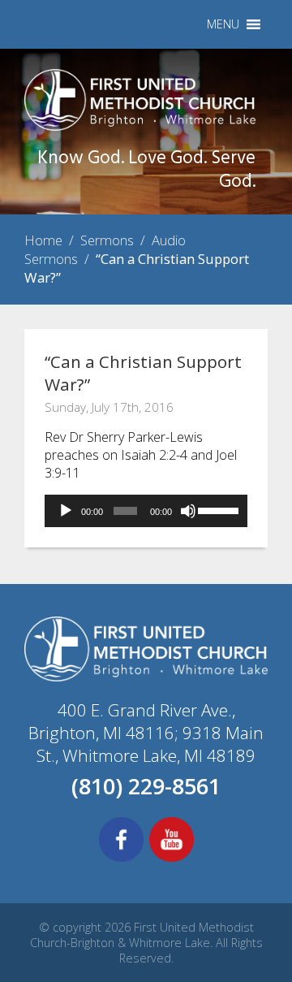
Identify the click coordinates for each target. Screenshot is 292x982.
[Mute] (188, 511)
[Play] (66, 511)
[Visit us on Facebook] (121, 859)
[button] (223, 24)
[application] (146, 511)
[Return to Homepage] (140, 126)
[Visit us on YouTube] (171, 859)
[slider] (218, 509)
